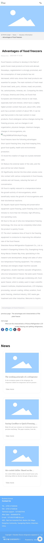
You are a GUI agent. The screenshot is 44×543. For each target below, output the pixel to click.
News (14, 35)
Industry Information (25, 35)
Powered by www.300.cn (33, 540)
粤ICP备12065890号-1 (11, 539)
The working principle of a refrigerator (21, 377)
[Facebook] (2, 329)
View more (10, 389)
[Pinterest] (18, 329)
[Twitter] (10, 329)
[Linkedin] (6, 329)
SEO (4, 537)
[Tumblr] (14, 329)
